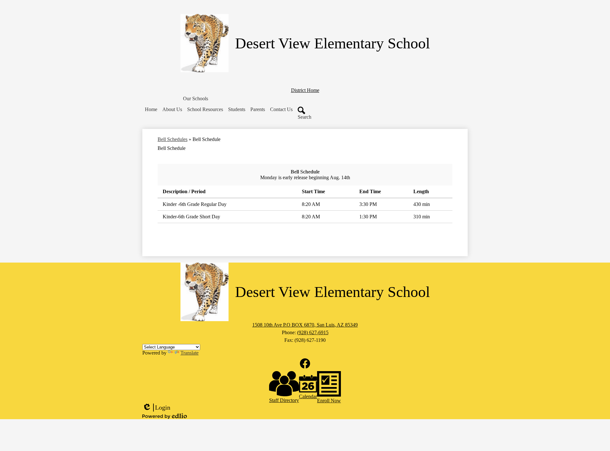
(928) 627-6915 (313, 332)
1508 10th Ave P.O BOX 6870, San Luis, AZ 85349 (305, 325)
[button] (195, 98)
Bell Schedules (172, 139)
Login (156, 408)
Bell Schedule (305, 171)
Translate (189, 353)
